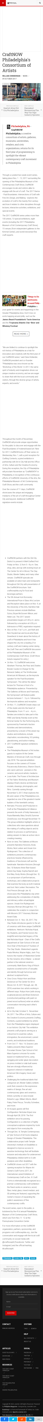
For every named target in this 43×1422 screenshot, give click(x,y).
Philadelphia (7, 1258)
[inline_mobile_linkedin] (30, 1419)
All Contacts (29, 1338)
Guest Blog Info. (8, 1352)
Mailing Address (8, 1328)
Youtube (27, 1365)
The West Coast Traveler (8, 1376)
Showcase (6, 1356)
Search (33, 1328)
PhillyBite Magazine (10, 1406)
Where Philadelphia (9, 1390)
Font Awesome (7, 1415)
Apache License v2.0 (19, 1412)
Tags (25, 1328)
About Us (27, 1341)
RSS (37, 1368)
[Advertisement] (21, 28)
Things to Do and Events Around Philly (33, 300)
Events (33, 1258)
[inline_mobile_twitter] (13, 1419)
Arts (26, 1258)
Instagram (28, 1368)
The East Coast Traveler (8, 1369)
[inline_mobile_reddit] (22, 1419)
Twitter (27, 1356)
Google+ (27, 1359)
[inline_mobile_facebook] (4, 1419)
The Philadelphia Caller (8, 1384)
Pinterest (27, 1362)
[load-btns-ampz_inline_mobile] (39, 1419)
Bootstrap (5, 1409)
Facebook (27, 1352)
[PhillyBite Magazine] (12, 3)
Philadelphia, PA (20, 126)
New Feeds (6, 1359)
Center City (18, 1258)
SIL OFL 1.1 (29, 1415)
